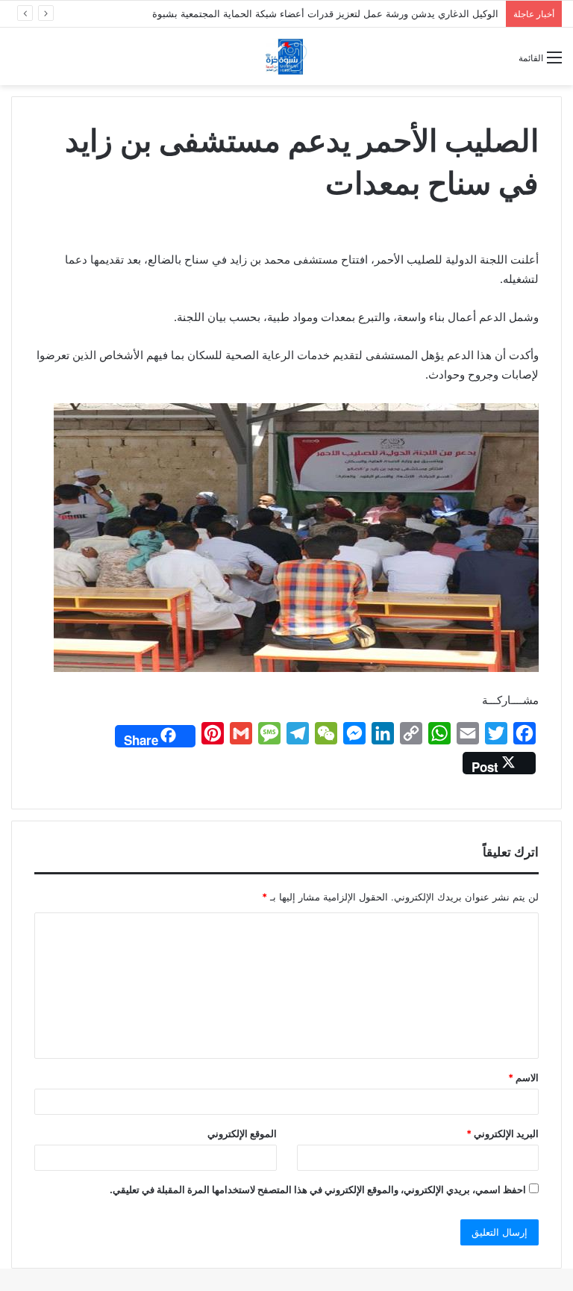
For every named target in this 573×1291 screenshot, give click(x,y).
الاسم (523, 1077)
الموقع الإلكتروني (242, 1133)
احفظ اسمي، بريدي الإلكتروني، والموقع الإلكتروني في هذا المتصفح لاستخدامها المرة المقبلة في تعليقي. (318, 1189)
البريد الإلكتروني (502, 1133)
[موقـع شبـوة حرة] (286, 56)
